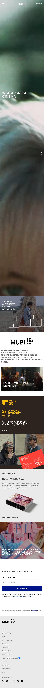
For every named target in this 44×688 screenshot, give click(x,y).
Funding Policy (7, 651)
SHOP (4, 672)
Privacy (29, 596)
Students (5, 644)
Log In (39, 3)
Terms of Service (18, 596)
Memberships (7, 640)
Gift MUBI (5, 647)
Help (4, 637)
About (4, 630)
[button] (3, 3)
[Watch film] (22, 377)
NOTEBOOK (6, 669)
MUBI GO (5, 665)
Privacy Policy (34, 610)
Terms (4, 662)
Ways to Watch (7, 633)
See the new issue (10, 518)
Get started (22, 588)
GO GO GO (6, 430)
